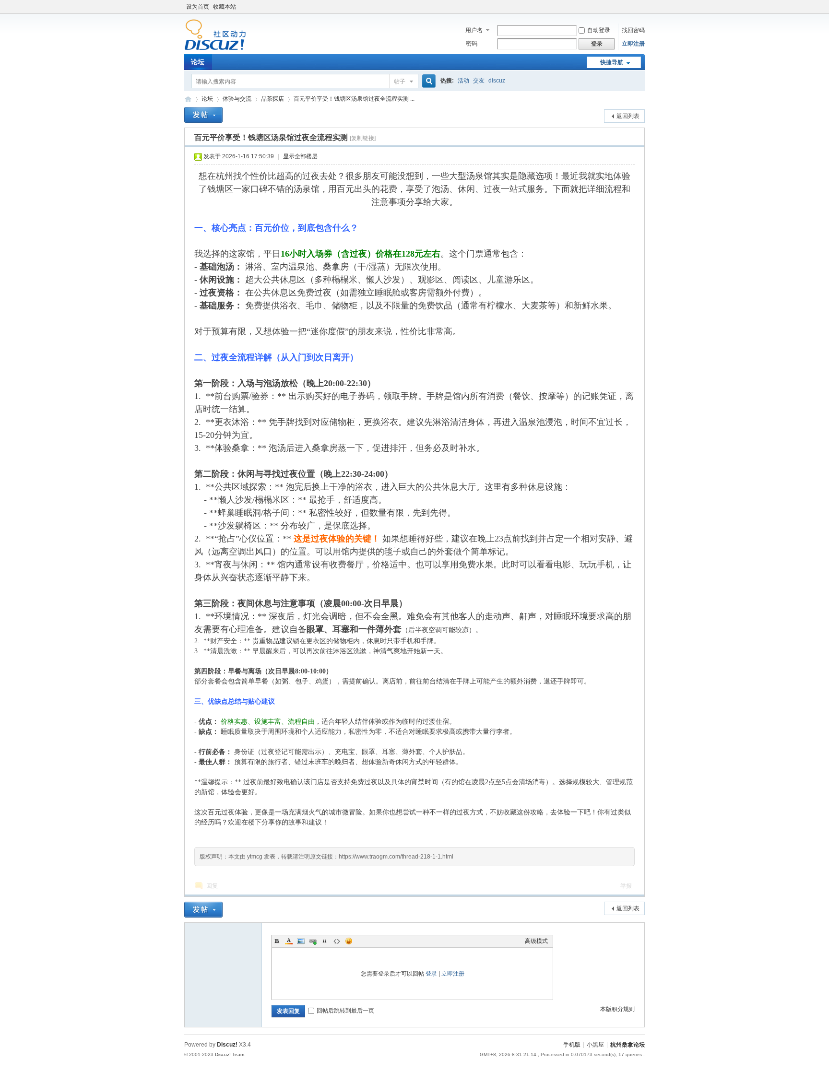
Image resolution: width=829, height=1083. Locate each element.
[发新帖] (203, 115)
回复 (212, 886)
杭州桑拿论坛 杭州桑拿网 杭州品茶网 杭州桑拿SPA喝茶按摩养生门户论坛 (188, 99)
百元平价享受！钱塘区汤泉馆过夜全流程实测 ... (354, 98)
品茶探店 (272, 98)
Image (301, 941)
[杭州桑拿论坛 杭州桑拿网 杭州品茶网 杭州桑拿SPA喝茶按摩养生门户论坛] (215, 48)
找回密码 (633, 30)
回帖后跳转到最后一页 (345, 1010)
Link (313, 941)
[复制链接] (363, 138)
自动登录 (598, 30)
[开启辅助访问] (642, 6)
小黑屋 (595, 1044)
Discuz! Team (229, 1054)
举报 (626, 886)
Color (289, 941)
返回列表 (628, 116)
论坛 (197, 62)
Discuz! (227, 1044)
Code (337, 941)
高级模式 (536, 941)
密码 (471, 43)
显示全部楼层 (300, 156)
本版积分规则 (617, 1009)
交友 (479, 80)
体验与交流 (237, 98)
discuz (496, 80)
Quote (325, 941)
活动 (463, 80)
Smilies (349, 941)
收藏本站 (224, 6)
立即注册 (633, 43)
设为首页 (197, 6)
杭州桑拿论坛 (627, 1044)
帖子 (399, 81)
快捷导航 (611, 62)
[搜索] (427, 81)
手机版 (571, 1044)
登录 (431, 973)
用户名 (474, 30)
